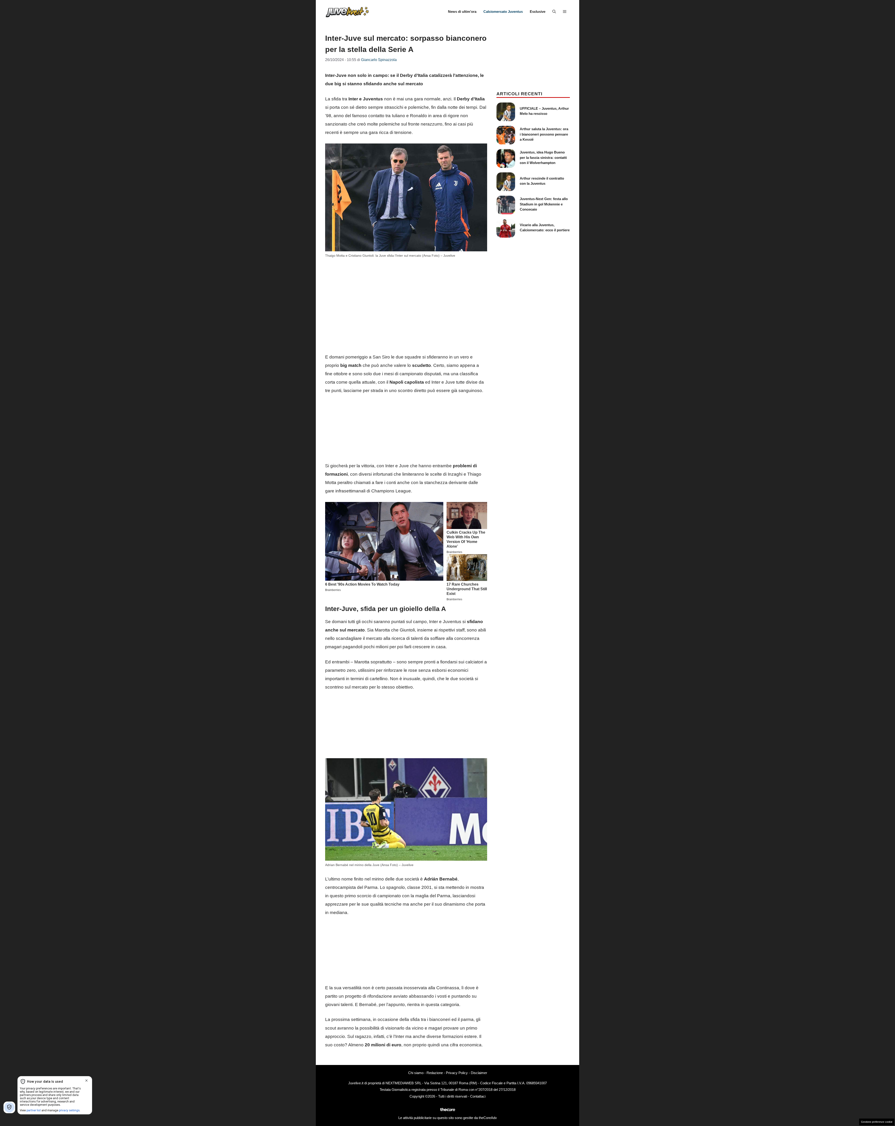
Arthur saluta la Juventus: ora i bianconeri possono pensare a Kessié (544, 134)
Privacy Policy (457, 1073)
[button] (554, 12)
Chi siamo (415, 1073)
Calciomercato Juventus (503, 12)
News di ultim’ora (462, 12)
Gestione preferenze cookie (876, 1121)
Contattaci (477, 1096)
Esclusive (537, 12)
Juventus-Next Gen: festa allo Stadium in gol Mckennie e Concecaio (544, 204)
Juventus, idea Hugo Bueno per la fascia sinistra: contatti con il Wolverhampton (543, 157)
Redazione (435, 1073)
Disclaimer (479, 1073)
